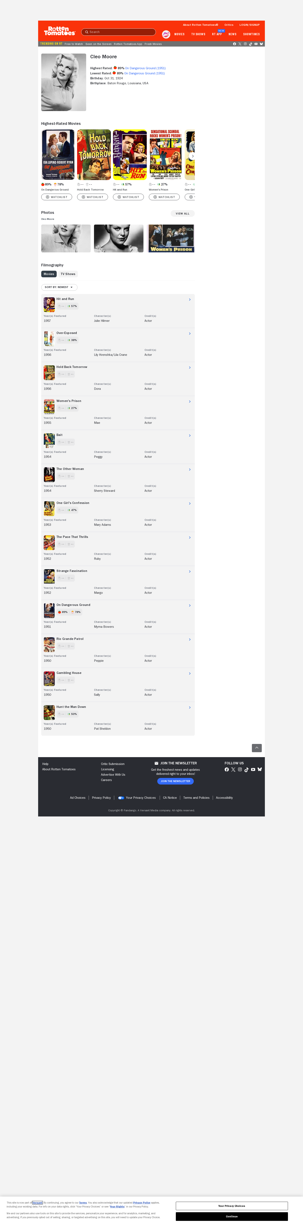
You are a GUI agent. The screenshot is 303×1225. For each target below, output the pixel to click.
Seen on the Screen (99, 43)
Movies (179, 34)
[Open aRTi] (166, 34)
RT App (217, 34)
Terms (83, 1202)
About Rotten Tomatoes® (200, 24)
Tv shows (198, 34)
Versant (37, 1202)
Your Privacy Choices (141, 797)
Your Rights (117, 1206)
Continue (232, 1216)
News (233, 34)
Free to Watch (74, 43)
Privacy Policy (141, 1202)
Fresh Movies (153, 43)
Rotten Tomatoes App (128, 43)
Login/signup (250, 24)
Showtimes (251, 34)
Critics (228, 24)
